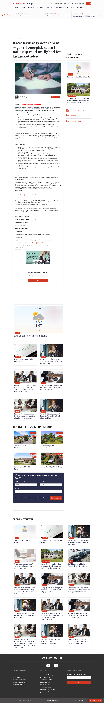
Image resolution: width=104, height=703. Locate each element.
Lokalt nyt (49, 7)
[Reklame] (38, 257)
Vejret (79, 7)
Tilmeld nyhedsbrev (95, 700)
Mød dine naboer (62, 7)
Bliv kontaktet (56, 498)
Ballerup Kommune (45, 687)
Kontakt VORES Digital (19, 682)
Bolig (24, 7)
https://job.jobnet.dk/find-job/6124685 (33, 243)
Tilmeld (89, 3)
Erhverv (31, 7)
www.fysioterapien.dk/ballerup (29, 195)
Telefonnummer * (20, 482)
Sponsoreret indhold (45, 692)
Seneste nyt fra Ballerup (46, 675)
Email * (42, 482)
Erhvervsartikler (44, 684)
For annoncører (17, 677)
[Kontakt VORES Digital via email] (56, 665)
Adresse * (17, 489)
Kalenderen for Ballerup (46, 680)
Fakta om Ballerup (45, 682)
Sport (73, 7)
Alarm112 (16, 7)
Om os (14, 675)
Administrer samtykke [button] (19, 684)
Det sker (40, 7)
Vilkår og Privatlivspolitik (20, 680)
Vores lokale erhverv (45, 677)
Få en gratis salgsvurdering (47, 689)
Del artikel (54, 97)
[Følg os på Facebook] (48, 665)
